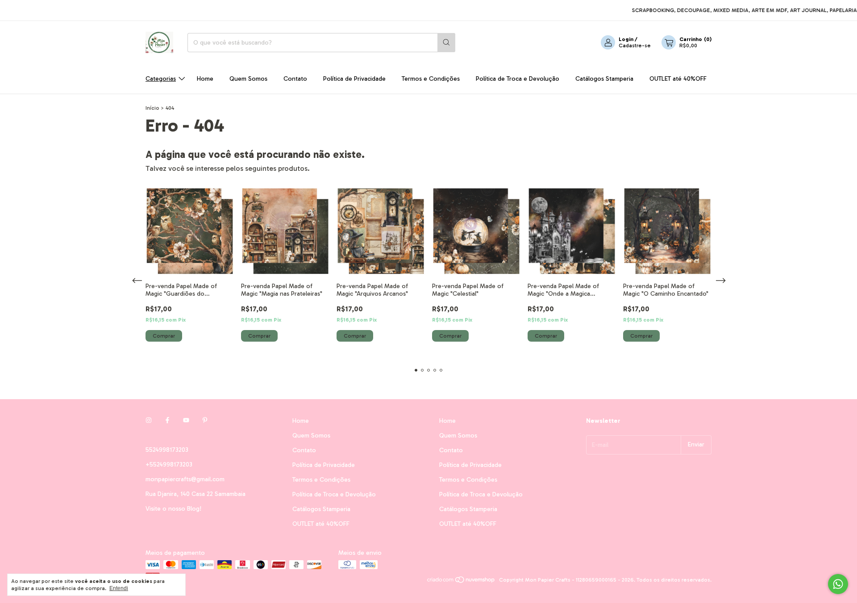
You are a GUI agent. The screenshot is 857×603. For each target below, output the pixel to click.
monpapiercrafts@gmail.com (185, 479)
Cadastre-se (635, 45)
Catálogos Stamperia (604, 79)
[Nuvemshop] (461, 582)
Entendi (118, 588)
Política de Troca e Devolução (517, 79)
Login (626, 39)
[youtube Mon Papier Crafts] (186, 421)
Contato (295, 79)
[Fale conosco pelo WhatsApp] (838, 584)
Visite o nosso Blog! (173, 508)
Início (152, 108)
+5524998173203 (169, 464)
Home (205, 79)
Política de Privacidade (354, 79)
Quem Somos (248, 79)
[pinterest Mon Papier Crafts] (205, 421)
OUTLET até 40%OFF (678, 79)
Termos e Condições (431, 79)
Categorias (161, 79)
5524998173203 (167, 450)
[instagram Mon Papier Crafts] (149, 421)
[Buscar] (446, 42)
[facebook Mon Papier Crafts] (167, 421)
